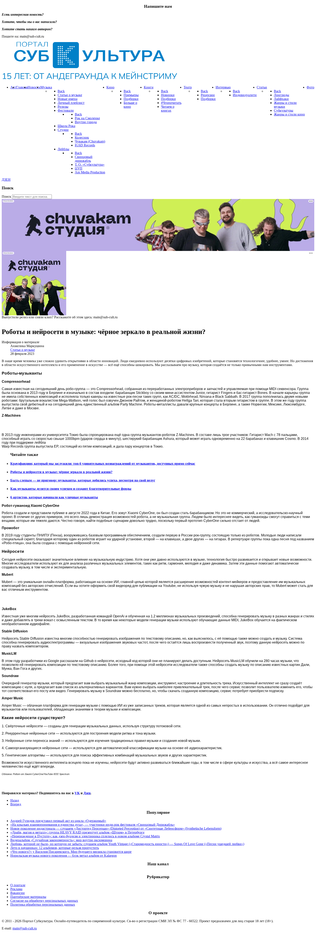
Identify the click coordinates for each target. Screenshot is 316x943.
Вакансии (17, 893)
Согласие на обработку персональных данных (44, 900)
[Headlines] (89, 80)
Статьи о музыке (22, 350)
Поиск (6, 196)
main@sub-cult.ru (24, 928)
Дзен (87, 793)
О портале (17, 885)
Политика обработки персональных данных (42, 904)
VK (77, 793)
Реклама (16, 889)
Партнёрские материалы (28, 897)
